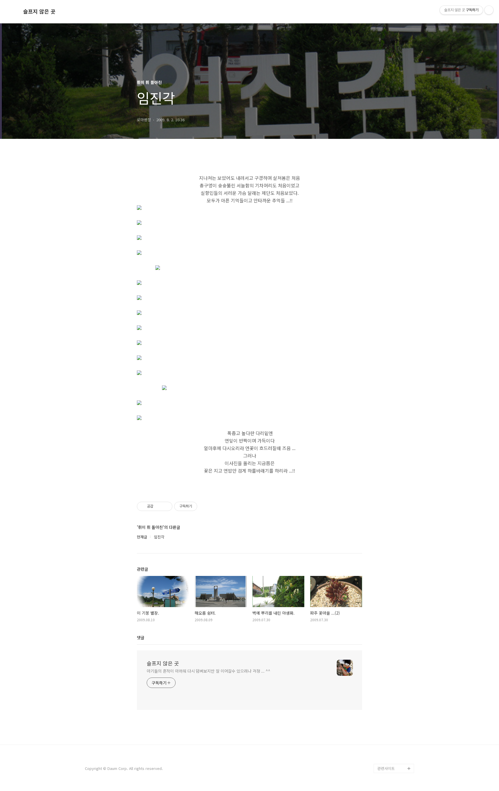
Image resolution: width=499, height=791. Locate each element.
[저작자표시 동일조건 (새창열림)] (202, 506)
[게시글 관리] (166, 506)
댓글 (140, 637)
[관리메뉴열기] (489, 10)
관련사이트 (386, 768)
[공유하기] (158, 506)
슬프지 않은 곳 (39, 11)
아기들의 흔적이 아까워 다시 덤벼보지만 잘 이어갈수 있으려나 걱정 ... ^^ (208, 671)
